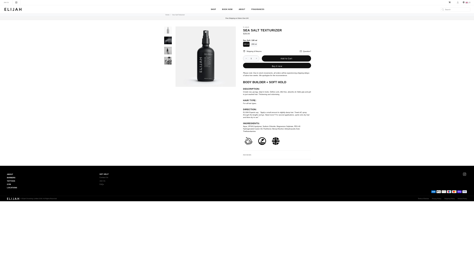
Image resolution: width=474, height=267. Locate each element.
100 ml (246, 44)
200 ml (254, 44)
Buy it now (277, 66)
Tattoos (11, 181)
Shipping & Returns (254, 51)
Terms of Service (423, 199)
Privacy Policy (436, 199)
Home (167, 15)
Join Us (102, 181)
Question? (307, 51)
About (10, 174)
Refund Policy (462, 199)
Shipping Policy (449, 199)
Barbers (11, 178)
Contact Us (103, 177)
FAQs (101, 184)
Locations (12, 188)
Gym (9, 184)
